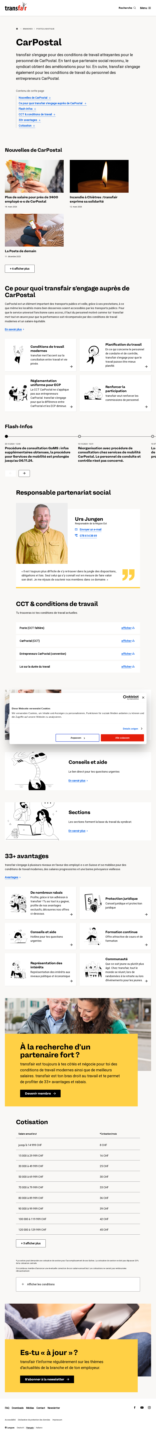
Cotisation (25, 125)
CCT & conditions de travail (35, 114)
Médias (30, 1408)
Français (30, 1428)
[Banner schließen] (143, 697)
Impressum (57, 1420)
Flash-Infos (26, 108)
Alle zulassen (122, 737)
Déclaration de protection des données (34, 1420)
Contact (40, 1408)
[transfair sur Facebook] (134, 1408)
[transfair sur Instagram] (149, 1408)
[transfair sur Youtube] (142, 1408)
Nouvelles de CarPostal (33, 97)
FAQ (7, 1408)
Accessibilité (10, 1420)
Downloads (18, 1408)
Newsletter (54, 1408)
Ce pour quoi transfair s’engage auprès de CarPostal (51, 103)
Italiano (39, 1428)
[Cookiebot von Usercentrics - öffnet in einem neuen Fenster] (125, 697)
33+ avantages (28, 120)
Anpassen (76, 737)
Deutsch (20, 1428)
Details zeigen (130, 728)
